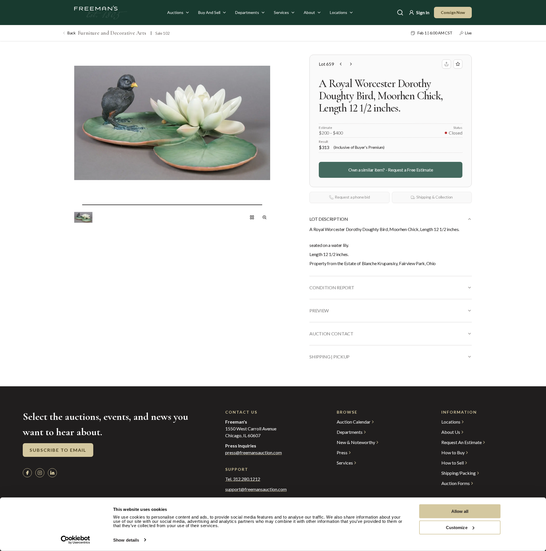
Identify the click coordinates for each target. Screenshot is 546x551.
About (309, 12)
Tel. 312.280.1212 (242, 479)
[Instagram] (39, 472)
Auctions (175, 12)
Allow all (460, 511)
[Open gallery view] (252, 217)
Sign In (422, 12)
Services (281, 12)
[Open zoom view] (264, 217)
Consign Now (453, 12)
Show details (126, 540)
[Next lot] (350, 64)
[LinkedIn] (52, 472)
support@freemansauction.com (256, 489)
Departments (247, 12)
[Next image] (266, 204)
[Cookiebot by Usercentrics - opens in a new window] (75, 540)
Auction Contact (331, 333)
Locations (338, 12)
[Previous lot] (340, 64)
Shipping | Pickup (329, 356)
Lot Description (328, 219)
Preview (319, 310)
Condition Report (331, 287)
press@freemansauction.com (253, 452)
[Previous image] (77, 204)
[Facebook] (27, 472)
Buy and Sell (209, 12)
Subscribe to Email (58, 450)
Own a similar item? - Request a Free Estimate (390, 169)
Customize (457, 527)
